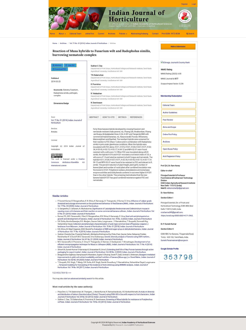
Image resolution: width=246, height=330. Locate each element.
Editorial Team (75, 34)
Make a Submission (178, 46)
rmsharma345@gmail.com (172, 212)
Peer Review (168, 120)
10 (66, 273)
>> (70, 273)
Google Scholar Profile (170, 249)
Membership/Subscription (171, 96)
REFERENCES (136, 117)
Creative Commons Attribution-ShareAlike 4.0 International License (67, 162)
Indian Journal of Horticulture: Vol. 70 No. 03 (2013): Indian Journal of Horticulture (97, 302)
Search (191, 34)
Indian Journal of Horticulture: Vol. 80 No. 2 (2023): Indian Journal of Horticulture (114, 252)
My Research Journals (122, 325)
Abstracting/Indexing (139, 34)
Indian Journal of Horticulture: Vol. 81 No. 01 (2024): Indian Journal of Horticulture (90, 239)
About (61, 34)
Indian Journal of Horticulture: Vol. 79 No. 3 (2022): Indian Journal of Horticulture (120, 219)
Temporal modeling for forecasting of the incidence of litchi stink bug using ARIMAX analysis (96, 265)
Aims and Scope (169, 127)
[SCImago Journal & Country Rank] (175, 62)
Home (52, 34)
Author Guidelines (170, 113)
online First (89, 34)
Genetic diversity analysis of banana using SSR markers (127, 237)
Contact (155, 34)
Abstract (58, 65)
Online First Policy (170, 134)
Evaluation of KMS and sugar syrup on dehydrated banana (117, 229)
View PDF (71, 65)
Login (194, 4)
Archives (111, 34)
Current (101, 34)
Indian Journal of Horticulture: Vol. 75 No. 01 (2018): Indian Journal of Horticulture (111, 227)
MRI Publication (137, 325)
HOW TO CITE (108, 117)
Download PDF (60, 69)
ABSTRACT (94, 117)
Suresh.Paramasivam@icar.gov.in (174, 240)
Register (184, 4)
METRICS (122, 117)
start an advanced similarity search (78, 279)
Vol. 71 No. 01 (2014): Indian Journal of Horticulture (88, 43)
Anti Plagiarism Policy (171, 156)
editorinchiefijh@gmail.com (178, 188)
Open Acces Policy (170, 149)
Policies (122, 34)
